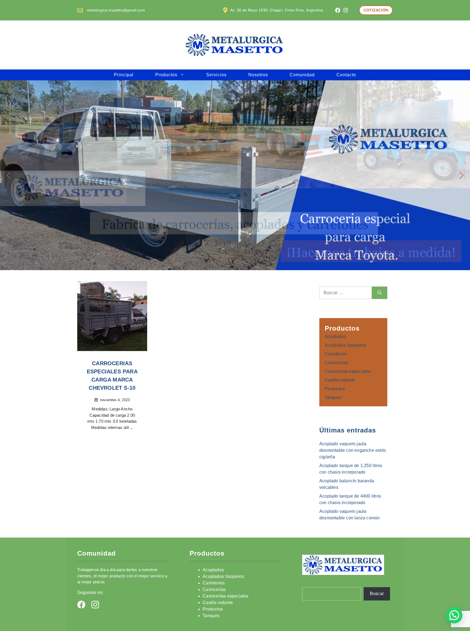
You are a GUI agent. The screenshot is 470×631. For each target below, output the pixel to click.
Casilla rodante (340, 380)
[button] (8, 175)
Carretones (336, 354)
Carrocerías (336, 362)
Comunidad (302, 74)
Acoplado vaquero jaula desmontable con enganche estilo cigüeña (352, 450)
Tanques (333, 397)
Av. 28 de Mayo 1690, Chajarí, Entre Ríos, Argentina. (277, 10)
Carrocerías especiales (347, 371)
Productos (166, 74)
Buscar (377, 593)
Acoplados (335, 336)
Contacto (346, 74)
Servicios (216, 74)
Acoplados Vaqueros (345, 345)
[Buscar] (379, 292)
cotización (376, 10)
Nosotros (258, 74)
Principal (124, 74)
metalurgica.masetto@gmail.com (116, 10)
